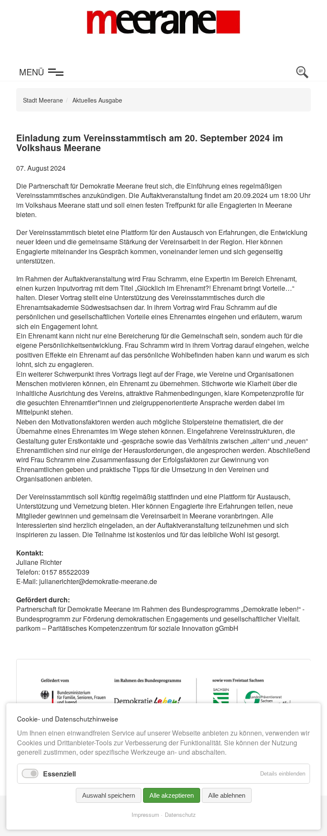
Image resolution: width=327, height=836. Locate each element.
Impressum (145, 814)
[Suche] (302, 72)
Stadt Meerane (43, 100)
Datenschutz (180, 814)
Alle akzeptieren (171, 795)
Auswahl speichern (108, 795)
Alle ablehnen (226, 795)
